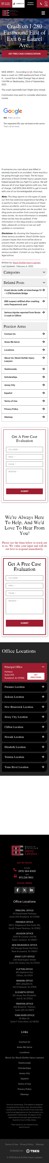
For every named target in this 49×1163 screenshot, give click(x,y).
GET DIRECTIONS (36, 676)
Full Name (13, 449)
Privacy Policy (11, 409)
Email (11, 457)
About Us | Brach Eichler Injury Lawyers (19, 359)
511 (31, 72)
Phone (12, 464)
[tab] (24, 672)
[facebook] (17, 890)
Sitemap (8, 417)
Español (8, 393)
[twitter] (24, 890)
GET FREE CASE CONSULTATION (24, 54)
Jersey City (9, 385)
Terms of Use (10, 401)
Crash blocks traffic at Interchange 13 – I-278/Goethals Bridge (22, 291)
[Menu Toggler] (43, 13)
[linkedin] (31, 890)
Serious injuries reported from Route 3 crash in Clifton (22, 314)
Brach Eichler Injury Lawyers (27, 263)
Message (13, 471)
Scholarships (10, 377)
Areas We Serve (12, 342)
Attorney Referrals (30, 3)
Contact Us (10, 334)
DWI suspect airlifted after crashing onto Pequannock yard (21, 303)
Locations (9, 350)
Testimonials (10, 369)
